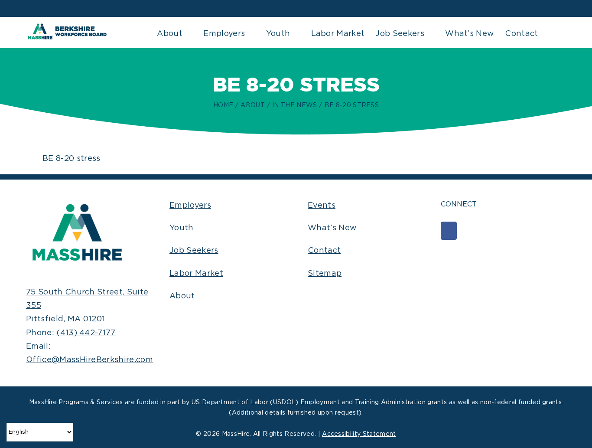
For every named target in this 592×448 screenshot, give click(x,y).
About (182, 296)
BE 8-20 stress (71, 159)
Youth (181, 228)
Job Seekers (193, 251)
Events (321, 205)
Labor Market (196, 274)
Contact (324, 251)
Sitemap (325, 274)
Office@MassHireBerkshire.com (89, 360)
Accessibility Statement (359, 434)
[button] (552, 32)
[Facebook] (449, 231)
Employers (190, 205)
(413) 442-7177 (85, 333)
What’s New (332, 228)
